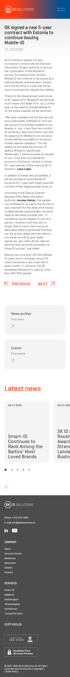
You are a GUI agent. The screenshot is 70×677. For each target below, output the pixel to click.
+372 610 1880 (20, 518)
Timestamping (12, 604)
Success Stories (13, 554)
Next (43, 284)
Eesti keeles (13, 624)
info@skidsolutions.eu (23, 523)
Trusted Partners (13, 614)
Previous (20, 284)
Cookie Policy (11, 672)
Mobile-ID (9, 595)
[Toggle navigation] (61, 9)
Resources (10, 558)
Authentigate (11, 599)
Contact (8, 572)
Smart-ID (9, 590)
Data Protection (23, 669)
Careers (8, 568)
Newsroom (10, 563)
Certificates (10, 609)
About (7, 549)
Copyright (38, 669)
